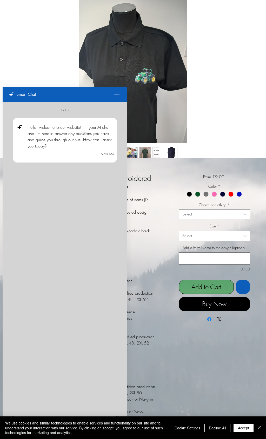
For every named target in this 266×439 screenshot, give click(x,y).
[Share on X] (219, 319)
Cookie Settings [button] (187, 427)
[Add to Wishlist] (243, 287)
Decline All (217, 427)
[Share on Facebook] (209, 319)
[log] (65, 257)
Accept (243, 427)
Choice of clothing (214, 204)
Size (214, 226)
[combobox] (214, 214)
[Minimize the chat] (116, 94)
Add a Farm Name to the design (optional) (214, 247)
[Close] (260, 428)
